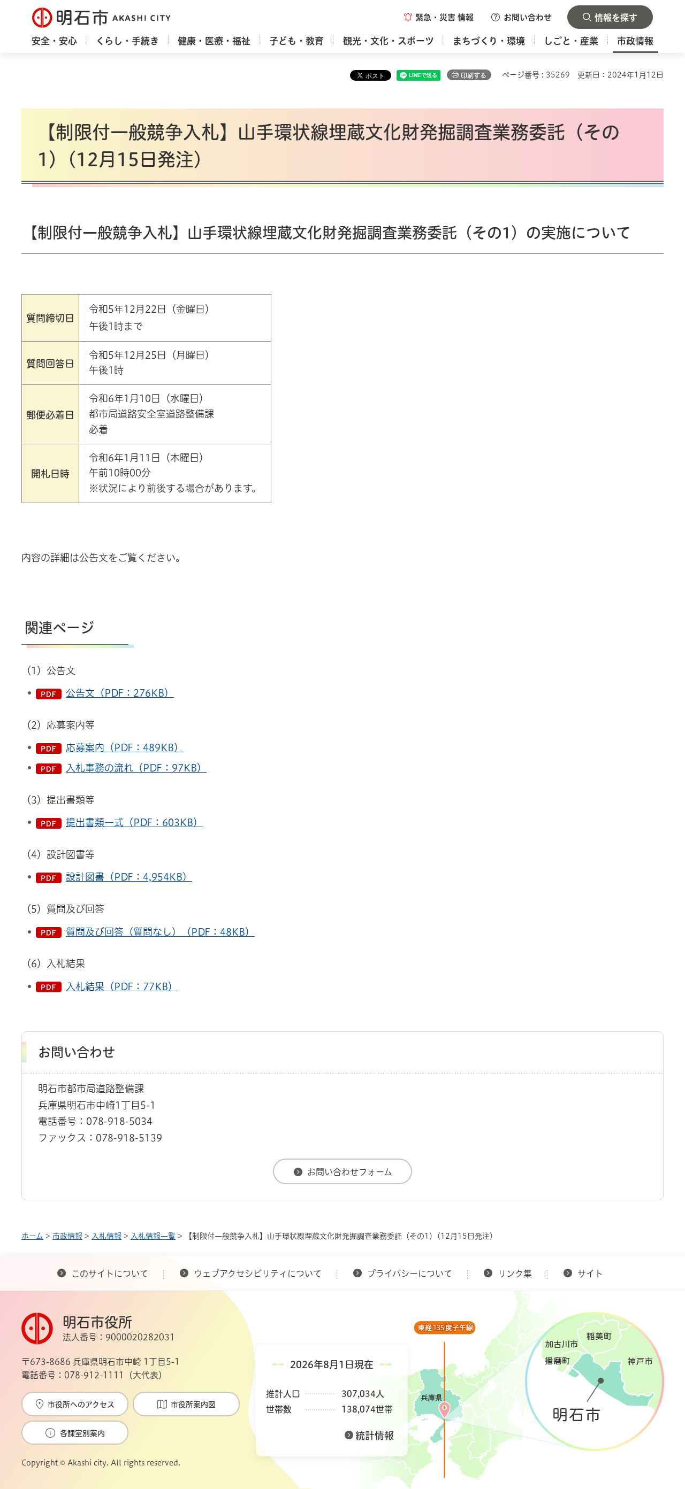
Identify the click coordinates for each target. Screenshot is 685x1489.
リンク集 (515, 1273)
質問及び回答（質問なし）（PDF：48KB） (160, 932)
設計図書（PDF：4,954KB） (129, 877)
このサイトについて (109, 1273)
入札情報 (106, 1236)
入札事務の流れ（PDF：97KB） (136, 768)
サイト (591, 1273)
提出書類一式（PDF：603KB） (134, 822)
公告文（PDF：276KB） (120, 693)
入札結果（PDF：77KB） (122, 986)
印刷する (473, 75)
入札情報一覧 (153, 1236)
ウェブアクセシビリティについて (258, 1273)
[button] (439, 17)
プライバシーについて (409, 1273)
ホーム (32, 1236)
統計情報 (374, 1435)
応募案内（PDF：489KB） (125, 747)
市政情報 (67, 1236)
